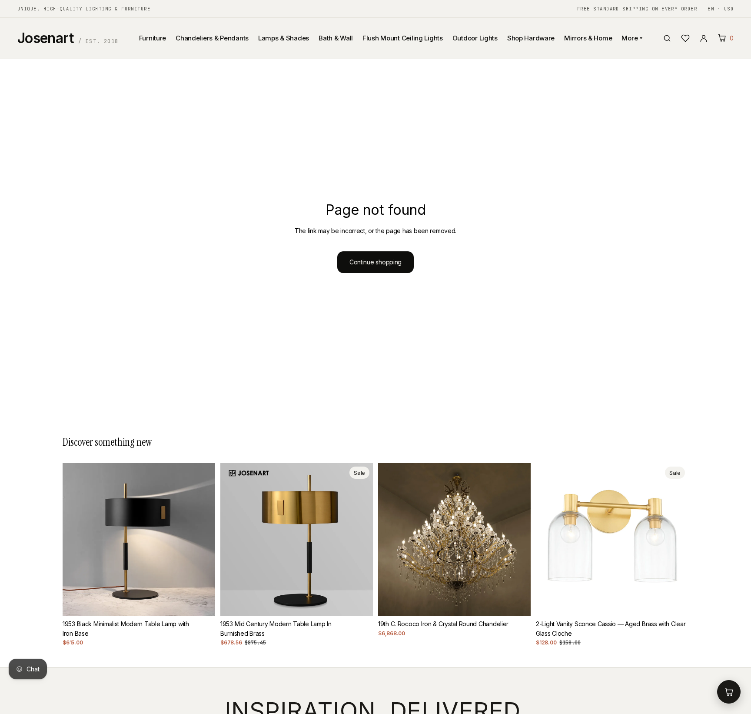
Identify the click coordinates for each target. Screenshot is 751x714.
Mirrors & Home (588, 38)
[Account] (703, 38)
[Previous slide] (76, 539)
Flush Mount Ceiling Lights (402, 38)
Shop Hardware (531, 38)
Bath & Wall (336, 38)
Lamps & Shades (283, 38)
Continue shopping (375, 262)
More (629, 38)
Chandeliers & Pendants (212, 38)
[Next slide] (202, 539)
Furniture (152, 38)
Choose (524, 602)
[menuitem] (596, 81)
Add (366, 602)
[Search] (667, 38)
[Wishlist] (685, 38)
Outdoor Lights (475, 38)
